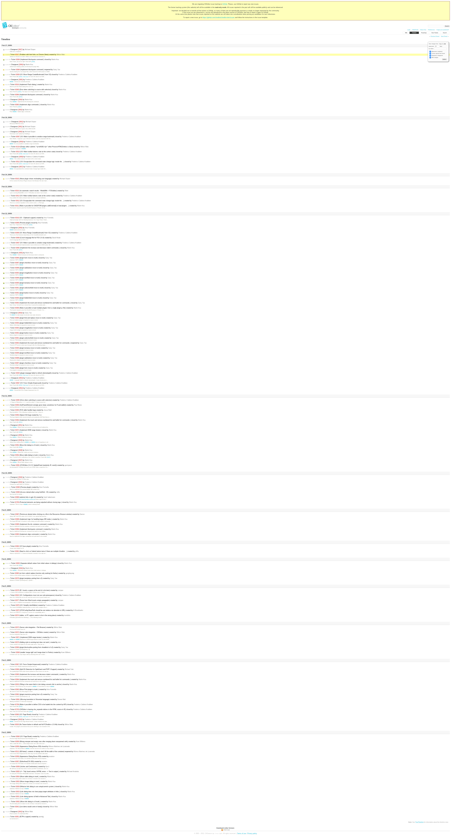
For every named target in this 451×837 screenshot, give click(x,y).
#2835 (11, 380)
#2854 (33, 442)
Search (445, 32)
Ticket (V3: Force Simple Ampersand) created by (36, 664)
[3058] (20, 153)
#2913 (11, 158)
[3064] (20, 96)
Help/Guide (415, 29)
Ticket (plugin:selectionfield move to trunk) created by (32, 338)
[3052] (20, 385)
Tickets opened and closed (438, 53)
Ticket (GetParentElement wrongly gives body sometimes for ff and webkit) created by (43, 405)
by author (431, 48)
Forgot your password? (443, 29)
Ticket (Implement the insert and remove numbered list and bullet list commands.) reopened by (46, 343)
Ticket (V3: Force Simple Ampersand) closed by (36, 383)
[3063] (19, 91)
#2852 (27, 442)
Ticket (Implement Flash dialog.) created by (28, 84)
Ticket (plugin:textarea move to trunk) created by (30, 348)
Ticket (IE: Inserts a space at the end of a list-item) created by (34, 590)
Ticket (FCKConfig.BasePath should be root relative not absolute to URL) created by (44, 610)
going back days (435, 46)
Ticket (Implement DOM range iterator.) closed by (30, 430)
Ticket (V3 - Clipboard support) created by (29, 218)
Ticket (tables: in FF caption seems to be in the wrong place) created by (37, 615)
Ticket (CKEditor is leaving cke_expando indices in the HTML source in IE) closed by (48, 709)
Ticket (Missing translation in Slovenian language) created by (35, 699)
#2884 (15, 101)
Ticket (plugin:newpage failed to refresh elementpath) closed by (41, 373)
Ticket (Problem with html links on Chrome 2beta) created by (35, 54)
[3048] (20, 447)
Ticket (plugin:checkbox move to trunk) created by (30, 363)
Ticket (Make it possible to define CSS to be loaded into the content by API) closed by (49, 704)
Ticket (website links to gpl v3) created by (30, 497)
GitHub (224, 4)
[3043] (20, 706)
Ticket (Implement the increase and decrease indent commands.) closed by (40, 248)
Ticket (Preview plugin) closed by (26, 223)
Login (408, 29)
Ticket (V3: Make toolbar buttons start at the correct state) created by (43, 196)
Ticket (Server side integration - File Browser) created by (33, 627)
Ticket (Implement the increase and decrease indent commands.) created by (40, 674)
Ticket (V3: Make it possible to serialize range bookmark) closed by (43, 136)
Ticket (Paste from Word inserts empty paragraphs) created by (34, 600)
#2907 (11, 143)
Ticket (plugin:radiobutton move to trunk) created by (31, 358)
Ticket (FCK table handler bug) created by (28, 410)
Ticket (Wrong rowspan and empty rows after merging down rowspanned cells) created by (45, 741)
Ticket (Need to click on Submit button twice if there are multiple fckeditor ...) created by (42, 551)
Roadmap (424, 32)
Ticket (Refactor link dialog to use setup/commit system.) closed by (37, 786)
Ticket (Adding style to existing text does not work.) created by (33, 642)
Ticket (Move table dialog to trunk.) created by (30, 776)
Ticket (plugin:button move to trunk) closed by (29, 293)
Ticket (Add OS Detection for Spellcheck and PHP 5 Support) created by (39, 669)
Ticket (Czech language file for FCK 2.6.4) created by (32, 238)
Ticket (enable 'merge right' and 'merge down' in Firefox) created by (38, 652)
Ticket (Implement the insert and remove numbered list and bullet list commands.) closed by (45, 303)
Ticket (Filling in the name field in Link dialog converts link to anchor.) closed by (41, 684)
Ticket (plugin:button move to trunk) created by (29, 333)
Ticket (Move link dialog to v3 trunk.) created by (30, 801)
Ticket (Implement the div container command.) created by (34, 524)
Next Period (444, 36)
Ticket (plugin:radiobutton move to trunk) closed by (31, 268)
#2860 (26, 504)
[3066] (33, 61)
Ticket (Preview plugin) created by (27, 487)
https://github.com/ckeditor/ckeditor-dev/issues (219, 17)
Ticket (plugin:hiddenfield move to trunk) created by (31, 323)
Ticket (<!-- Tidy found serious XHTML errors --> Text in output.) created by (42, 771)
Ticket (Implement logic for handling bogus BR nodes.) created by (36, 519)
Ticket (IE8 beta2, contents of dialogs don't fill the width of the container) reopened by (50, 751)
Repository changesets (437, 55)
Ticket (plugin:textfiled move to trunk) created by (30, 353)
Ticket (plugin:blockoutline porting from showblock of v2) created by (36, 647)
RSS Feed (227, 830)
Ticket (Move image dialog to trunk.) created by (30, 781)
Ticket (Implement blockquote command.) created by (32, 529)
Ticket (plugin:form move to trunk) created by (29, 368)
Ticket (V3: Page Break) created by (32, 736)
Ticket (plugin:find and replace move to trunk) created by (32, 318)
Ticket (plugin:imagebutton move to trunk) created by (31, 328)
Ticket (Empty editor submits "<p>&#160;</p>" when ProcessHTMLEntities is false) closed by (47, 147)
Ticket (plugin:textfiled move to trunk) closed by (29, 278)
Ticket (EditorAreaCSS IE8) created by (26, 761)
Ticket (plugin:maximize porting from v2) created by (31, 694)
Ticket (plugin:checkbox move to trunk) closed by (30, 263)
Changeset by (20, 49)
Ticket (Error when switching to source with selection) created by (42, 400)
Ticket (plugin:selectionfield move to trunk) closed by (31, 288)
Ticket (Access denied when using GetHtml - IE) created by (32, 492)
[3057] (20, 163)
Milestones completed (436, 51)
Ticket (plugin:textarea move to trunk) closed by (30, 283)
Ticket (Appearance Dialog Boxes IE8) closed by (37, 746)
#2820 (21, 260)
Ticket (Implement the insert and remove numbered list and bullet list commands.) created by (45, 679)
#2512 (27, 748)
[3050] (20, 432)
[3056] (30, 224)
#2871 (15, 437)
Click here (25, 76)
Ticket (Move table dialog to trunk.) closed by (29, 455)
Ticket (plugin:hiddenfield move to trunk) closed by (30, 298)
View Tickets (434, 32)
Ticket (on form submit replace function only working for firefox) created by (39, 573)
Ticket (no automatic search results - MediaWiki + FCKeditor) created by (36, 191)
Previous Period (435, 36)
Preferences (431, 29)
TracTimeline (419, 822)
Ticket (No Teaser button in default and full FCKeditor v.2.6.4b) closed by (39, 724)
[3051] (20, 422)
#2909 (11, 81)
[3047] (48, 457)
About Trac (423, 29)
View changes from (434, 43)
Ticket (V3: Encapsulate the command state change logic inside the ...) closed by (47, 161)
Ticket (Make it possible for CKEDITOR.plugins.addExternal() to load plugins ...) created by (45, 206)
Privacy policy (252, 833)
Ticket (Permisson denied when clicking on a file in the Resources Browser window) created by (45, 514)
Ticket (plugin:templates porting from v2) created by (31, 578)
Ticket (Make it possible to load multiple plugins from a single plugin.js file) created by (43, 308)
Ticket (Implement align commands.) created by (30, 534)
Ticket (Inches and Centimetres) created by (27, 766)
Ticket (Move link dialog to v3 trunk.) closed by (30, 445)
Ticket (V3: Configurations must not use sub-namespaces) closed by (43, 595)
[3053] (20, 375)
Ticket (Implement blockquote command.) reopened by (32, 69)
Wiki (406, 32)
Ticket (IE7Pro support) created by (24, 816)
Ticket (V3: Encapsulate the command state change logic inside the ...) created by (48, 201)
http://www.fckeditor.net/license (27, 499)
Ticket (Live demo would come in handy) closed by (31, 806)
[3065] (20, 76)
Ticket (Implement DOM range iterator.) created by (31, 637)
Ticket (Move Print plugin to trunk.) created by (30, 689)
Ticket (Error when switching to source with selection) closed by (35, 89)
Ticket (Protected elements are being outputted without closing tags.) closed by (41, 502)
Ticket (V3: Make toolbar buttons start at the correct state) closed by (43, 151)
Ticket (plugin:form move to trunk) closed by (28, 258)
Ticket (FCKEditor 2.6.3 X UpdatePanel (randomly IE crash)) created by (38, 465)
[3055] (20, 249)
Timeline (414, 32)
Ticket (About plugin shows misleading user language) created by (37, 179)
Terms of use (241, 833)
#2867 (11, 390)
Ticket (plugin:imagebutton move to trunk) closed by (31, 273)
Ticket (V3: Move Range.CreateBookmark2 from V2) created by (41, 233)
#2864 (15, 427)
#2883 (15, 111)
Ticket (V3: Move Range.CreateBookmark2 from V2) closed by (41, 74)
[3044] (20, 565)
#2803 (15, 570)
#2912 (11, 168)
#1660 (24, 148)
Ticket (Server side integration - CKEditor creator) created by (35, 632)
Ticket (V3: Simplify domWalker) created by (34, 605)
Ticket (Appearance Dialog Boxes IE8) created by (29, 756)
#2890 (11, 229)
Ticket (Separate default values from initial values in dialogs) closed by (38, 563)
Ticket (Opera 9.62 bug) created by (23, 415)
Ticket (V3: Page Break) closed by (31, 714)
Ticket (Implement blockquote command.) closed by (32, 59)
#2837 (13, 315)
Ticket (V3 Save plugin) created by (27, 546)
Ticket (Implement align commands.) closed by (30, 104)
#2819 (21, 275)
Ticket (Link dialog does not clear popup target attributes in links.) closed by (40, 791)
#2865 (15, 254)
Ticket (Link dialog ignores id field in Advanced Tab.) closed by (35, 796)
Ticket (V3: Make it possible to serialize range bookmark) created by (43, 243)
